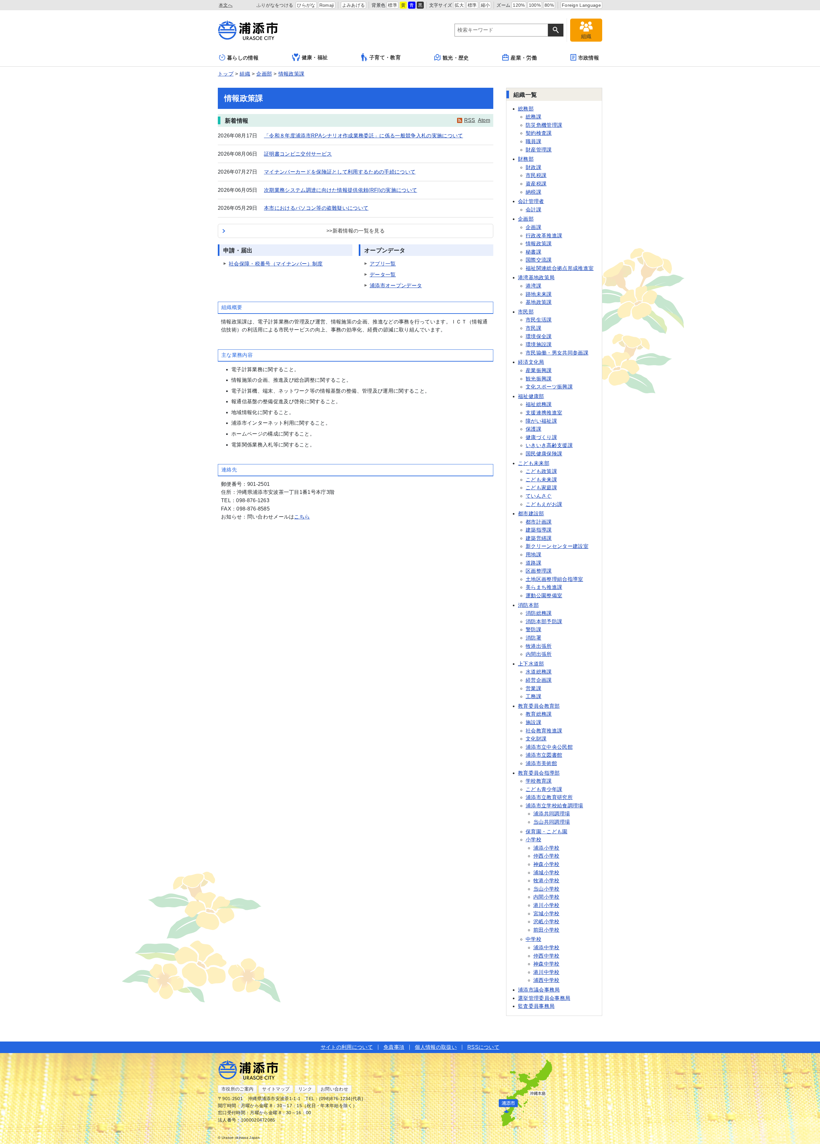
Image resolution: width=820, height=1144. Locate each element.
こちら (302, 516)
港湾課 (533, 286)
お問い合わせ (334, 1088)
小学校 (533, 839)
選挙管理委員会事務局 (544, 998)
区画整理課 (539, 571)
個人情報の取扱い (436, 1047)
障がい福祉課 (541, 421)
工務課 (533, 696)
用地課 (533, 554)
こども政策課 (541, 471)
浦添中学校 (546, 947)
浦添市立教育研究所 (549, 797)
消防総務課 (539, 613)
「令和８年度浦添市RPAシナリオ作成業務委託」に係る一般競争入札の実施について (363, 135)
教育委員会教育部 (539, 706)
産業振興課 (539, 370)
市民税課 (536, 175)
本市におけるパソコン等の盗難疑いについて (316, 208)
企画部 (264, 74)
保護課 (533, 429)
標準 (392, 5)
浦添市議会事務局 (539, 990)
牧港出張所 (539, 646)
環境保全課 (539, 336)
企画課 (533, 227)
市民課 (533, 328)
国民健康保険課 (544, 453)
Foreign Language (581, 5)
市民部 (526, 312)
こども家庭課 (541, 487)
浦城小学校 (546, 872)
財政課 (533, 167)
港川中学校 (546, 972)
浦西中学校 (546, 980)
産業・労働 (524, 58)
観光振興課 (539, 378)
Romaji (326, 5)
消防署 (533, 638)
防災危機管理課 (544, 125)
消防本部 (528, 605)
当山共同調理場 (551, 822)
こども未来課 (541, 479)
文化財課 (536, 738)
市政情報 (588, 58)
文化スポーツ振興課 (549, 386)
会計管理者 (531, 201)
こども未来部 (533, 463)
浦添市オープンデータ (396, 285)
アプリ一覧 (383, 263)
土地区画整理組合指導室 (554, 579)
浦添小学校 (546, 848)
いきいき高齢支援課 (549, 445)
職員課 (533, 141)
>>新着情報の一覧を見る (355, 230)
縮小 (485, 5)
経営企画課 (539, 680)
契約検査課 (539, 133)
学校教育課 (539, 781)
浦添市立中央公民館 (549, 747)
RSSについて (483, 1047)
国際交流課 (539, 260)
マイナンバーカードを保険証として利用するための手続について (339, 172)
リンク (305, 1088)
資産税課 (536, 183)
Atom (484, 120)
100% (535, 5)
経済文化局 (531, 362)
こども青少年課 (544, 789)
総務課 (533, 116)
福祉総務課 (539, 404)
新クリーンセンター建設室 (557, 546)
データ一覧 (383, 274)
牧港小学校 (546, 880)
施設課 (533, 722)
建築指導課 (539, 530)
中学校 (533, 939)
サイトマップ (276, 1088)
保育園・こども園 (547, 831)
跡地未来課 (539, 294)
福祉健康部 (531, 396)
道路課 (533, 563)
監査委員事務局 (536, 1006)
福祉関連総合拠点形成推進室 (560, 268)
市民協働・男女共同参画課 (557, 352)
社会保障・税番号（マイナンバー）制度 (276, 263)
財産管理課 (539, 149)
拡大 (459, 5)
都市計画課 (539, 522)
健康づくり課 (541, 437)
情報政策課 (291, 74)
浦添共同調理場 (551, 813)
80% (549, 5)
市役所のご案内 (237, 1088)
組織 (245, 74)
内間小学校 (546, 897)
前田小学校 (546, 930)
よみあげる (353, 5)
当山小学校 (546, 889)
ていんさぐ (539, 496)
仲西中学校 (546, 956)
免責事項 (393, 1047)
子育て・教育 (385, 57)
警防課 (533, 629)
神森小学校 (546, 864)
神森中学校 (546, 964)
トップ (226, 74)
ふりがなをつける (275, 5)
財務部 (526, 159)
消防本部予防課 (544, 621)
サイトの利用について (347, 1047)
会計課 (533, 209)
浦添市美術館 (541, 763)
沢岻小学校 (546, 921)
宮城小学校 (546, 913)
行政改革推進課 (544, 235)
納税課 (533, 192)
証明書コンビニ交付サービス (298, 154)
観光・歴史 (456, 58)
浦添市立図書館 (544, 755)
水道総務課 (539, 671)
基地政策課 (539, 302)
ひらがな (306, 5)
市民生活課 (539, 320)
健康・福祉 (315, 57)
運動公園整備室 (544, 595)
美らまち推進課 (544, 587)
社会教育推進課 (544, 730)
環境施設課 (539, 344)
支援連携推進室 (544, 412)
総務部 (526, 108)
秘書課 (533, 252)
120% (519, 5)
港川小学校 (546, 905)
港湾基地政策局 (536, 277)
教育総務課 (539, 714)
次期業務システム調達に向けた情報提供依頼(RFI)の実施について (340, 190)
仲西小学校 (546, 856)
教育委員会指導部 (539, 773)
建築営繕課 (539, 538)
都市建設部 (531, 513)
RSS (469, 120)
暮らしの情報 (242, 58)
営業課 (533, 688)
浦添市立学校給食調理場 (554, 805)
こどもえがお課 (544, 504)
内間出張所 (539, 654)
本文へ (226, 5)
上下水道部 (531, 663)
